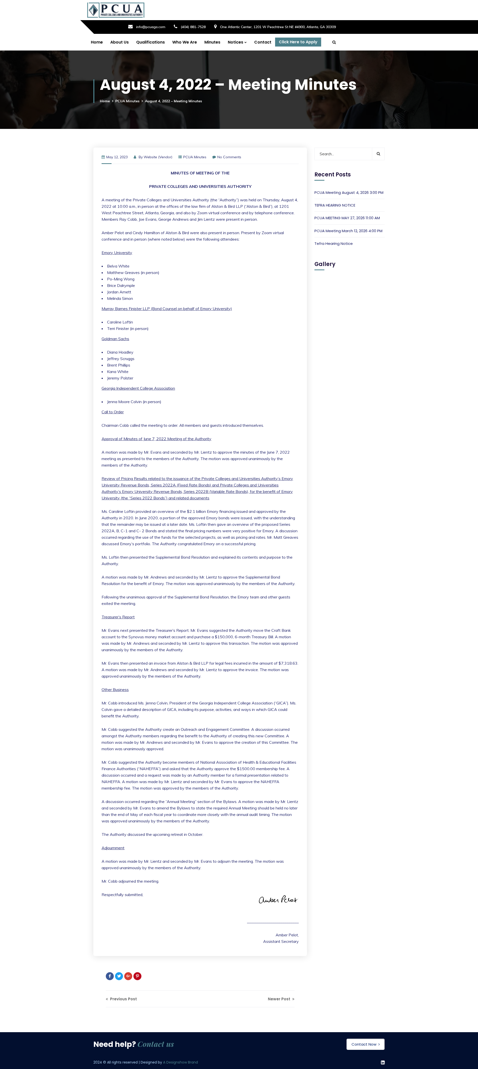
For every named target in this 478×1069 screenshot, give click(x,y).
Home (97, 42)
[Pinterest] (137, 976)
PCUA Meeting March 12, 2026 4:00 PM (348, 230)
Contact (262, 42)
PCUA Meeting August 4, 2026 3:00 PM (348, 192)
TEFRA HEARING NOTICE (334, 205)
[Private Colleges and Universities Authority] (115, 10)
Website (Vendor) (158, 157)
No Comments (229, 157)
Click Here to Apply (298, 42)
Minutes (212, 42)
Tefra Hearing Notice (333, 243)
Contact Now (364, 1044)
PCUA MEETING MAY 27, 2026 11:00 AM (347, 217)
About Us (119, 42)
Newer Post (279, 999)
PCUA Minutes (127, 101)
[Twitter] (119, 976)
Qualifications (150, 42)
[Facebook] (110, 976)
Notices (235, 42)
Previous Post (123, 999)
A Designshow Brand (180, 1062)
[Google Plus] (128, 976)
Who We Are (184, 42)
